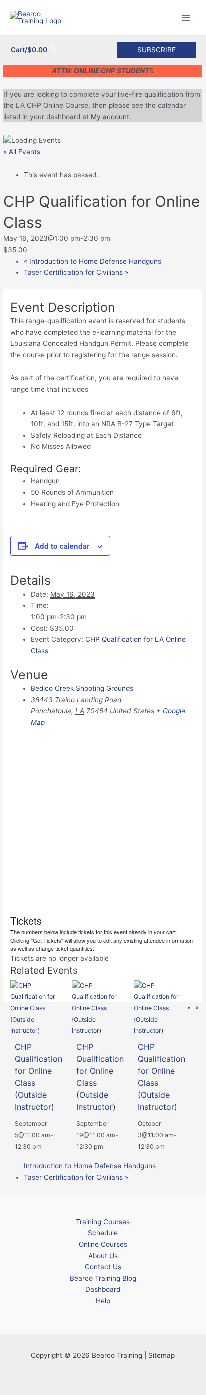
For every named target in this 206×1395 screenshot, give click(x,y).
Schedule (103, 1233)
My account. (111, 117)
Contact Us (103, 1267)
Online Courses (103, 1244)
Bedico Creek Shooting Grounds (82, 688)
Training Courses (103, 1222)
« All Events (22, 152)
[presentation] (37, 1008)
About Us (103, 1256)
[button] (157, 50)
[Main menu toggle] (186, 17)
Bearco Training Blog (103, 1278)
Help (103, 1301)
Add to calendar (62, 546)
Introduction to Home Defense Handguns (93, 261)
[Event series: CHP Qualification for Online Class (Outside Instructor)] (47, 1146)
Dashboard (103, 1289)
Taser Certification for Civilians (76, 272)
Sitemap (161, 1355)
